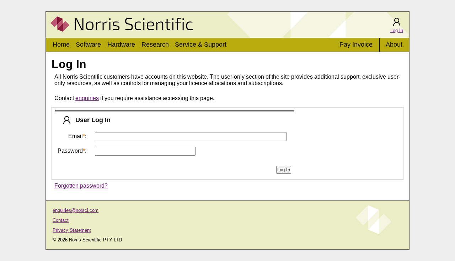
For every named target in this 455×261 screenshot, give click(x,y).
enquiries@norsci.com (75, 210)
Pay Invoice (356, 44)
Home (61, 44)
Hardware (121, 44)
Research (155, 44)
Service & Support (200, 44)
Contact (61, 220)
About (394, 44)
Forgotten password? (81, 186)
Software (88, 44)
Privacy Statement (72, 230)
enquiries (87, 98)
